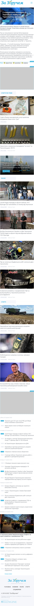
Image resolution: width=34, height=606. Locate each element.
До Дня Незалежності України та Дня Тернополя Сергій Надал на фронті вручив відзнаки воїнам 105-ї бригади (16, 233)
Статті (27, 587)
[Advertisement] (17, 78)
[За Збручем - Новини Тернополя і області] (12, 2)
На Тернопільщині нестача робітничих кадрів (18, 539)
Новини (15, 587)
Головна (7, 587)
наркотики (9, 63)
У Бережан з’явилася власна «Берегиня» (17, 451)
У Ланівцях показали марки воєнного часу (17, 463)
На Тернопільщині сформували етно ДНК (17, 443)
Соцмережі (17, 589)
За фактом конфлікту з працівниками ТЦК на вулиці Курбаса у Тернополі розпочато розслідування (14, 292)
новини (25, 63)
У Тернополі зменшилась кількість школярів (17, 547)
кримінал (18, 63)
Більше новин (8, 573)
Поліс (22, 587)
